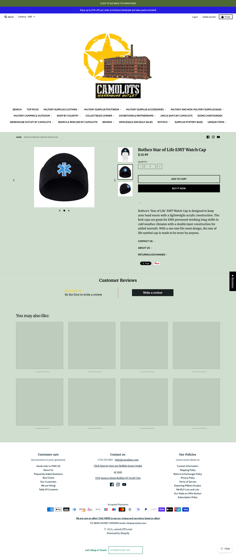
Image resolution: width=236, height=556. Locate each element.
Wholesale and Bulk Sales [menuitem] (136, 122)
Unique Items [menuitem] (216, 122)
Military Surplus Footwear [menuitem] (101, 109)
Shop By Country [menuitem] (67, 115)
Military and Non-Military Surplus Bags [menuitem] (196, 109)
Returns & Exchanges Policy (187, 474)
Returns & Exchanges (151, 254)
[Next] (114, 180)
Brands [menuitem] (107, 122)
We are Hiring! (48, 485)
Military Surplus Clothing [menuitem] (60, 109)
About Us (144, 247)
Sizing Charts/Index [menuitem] (210, 115)
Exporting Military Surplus (187, 485)
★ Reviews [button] (232, 281)
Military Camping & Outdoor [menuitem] (32, 115)
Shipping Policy (188, 470)
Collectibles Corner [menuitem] (99, 115)
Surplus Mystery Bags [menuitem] (189, 122)
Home (18, 137)
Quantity (142, 162)
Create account (209, 17)
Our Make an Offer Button (187, 493)
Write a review (152, 292)
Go (147, 550)
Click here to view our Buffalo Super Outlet (118, 465)
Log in (195, 17)
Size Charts (48, 477)
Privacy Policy (188, 477)
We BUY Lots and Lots (187, 489)
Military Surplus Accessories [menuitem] (145, 109)
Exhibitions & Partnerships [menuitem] (136, 115)
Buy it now (179, 188)
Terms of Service (187, 481)
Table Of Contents (48, 489)
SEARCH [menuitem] (17, 109)
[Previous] (14, 180)
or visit (118, 472)
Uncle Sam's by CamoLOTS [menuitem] (176, 115)
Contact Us (145, 241)
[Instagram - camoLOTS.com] (213, 137)
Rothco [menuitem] (163, 122)
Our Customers (48, 481)
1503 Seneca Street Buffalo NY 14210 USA (118, 478)
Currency (22, 16)
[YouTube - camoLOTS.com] (218, 137)
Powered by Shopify (118, 533)
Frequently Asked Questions (48, 474)
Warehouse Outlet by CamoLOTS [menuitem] (30, 122)
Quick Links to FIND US (48, 466)
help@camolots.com (127, 459)
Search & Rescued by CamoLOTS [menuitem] (77, 122)
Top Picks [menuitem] (33, 109)
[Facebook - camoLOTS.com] (208, 137)
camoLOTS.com (123, 529)
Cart (227, 17)
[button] (64, 523)
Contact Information (187, 466)
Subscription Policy (187, 497)
